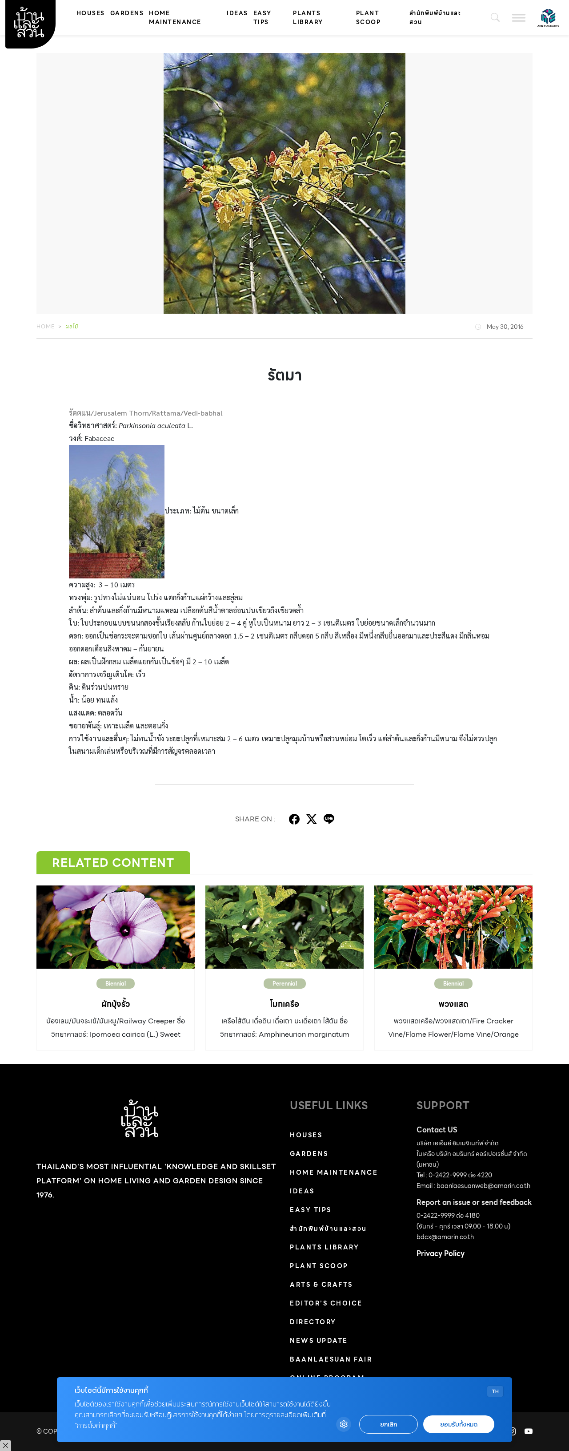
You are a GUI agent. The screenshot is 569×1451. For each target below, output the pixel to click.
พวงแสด (454, 1004)
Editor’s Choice (326, 1303)
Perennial (284, 983)
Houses (90, 13)
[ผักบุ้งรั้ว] (115, 927)
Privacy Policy (441, 1253)
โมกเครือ (284, 1004)
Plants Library (308, 17)
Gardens (127, 13)
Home (45, 326)
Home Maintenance (175, 17)
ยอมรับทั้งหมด (458, 1424)
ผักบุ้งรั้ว (115, 1004)
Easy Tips (262, 17)
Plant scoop (368, 17)
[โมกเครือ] (284, 927)
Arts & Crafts (321, 1284)
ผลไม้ (71, 326)
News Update (319, 1341)
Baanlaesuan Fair (331, 1359)
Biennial (115, 983)
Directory (313, 1322)
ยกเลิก (388, 1424)
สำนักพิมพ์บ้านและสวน (435, 17)
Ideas (237, 13)
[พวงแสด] (453, 927)
